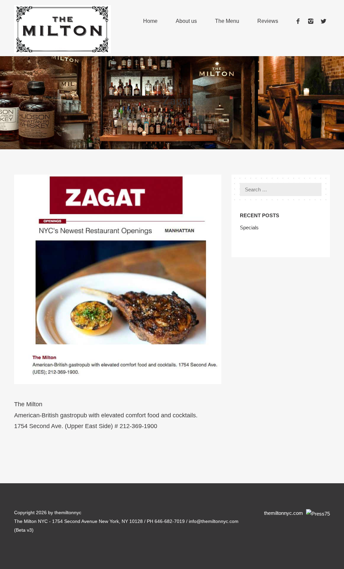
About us (186, 21)
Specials (249, 227)
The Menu (227, 21)
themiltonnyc (67, 512)
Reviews (267, 21)
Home (150, 21)
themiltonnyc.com (284, 513)
